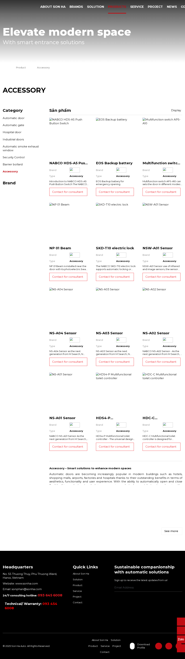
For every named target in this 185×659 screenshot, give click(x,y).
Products (117, 7)
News (172, 7)
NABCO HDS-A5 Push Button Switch (68, 165)
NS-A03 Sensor (109, 333)
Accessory (10, 171)
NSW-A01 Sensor (158, 248)
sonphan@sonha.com (27, 589)
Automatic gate (13, 125)
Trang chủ (34, 7)
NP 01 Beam (60, 248)
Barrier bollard (13, 164)
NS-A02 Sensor (156, 333)
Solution (95, 7)
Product (21, 67)
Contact (77, 602)
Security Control (14, 157)
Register (181, 588)
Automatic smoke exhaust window (21, 148)
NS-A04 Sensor (63, 333)
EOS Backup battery (114, 163)
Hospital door (12, 132)
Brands (76, 7)
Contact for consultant (67, 192)
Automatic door (13, 118)
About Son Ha (53, 7)
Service (137, 7)
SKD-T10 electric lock (115, 248)
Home (4, 67)
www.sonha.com (26, 583)
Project (155, 7)
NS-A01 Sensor (62, 418)
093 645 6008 (50, 595)
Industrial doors (13, 139)
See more (171, 531)
